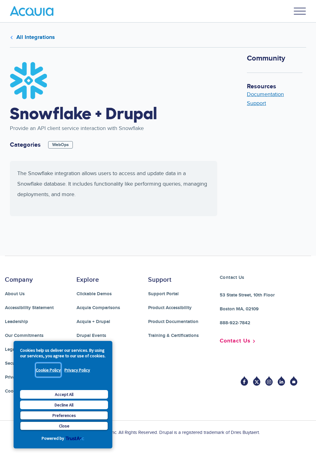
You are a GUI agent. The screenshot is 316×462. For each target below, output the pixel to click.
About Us (15, 294)
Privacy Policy (77, 370)
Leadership (16, 322)
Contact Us (235, 341)
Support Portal (163, 294)
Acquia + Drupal (93, 322)
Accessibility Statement (29, 308)
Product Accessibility (170, 308)
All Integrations (35, 37)
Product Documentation (173, 322)
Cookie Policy (48, 370)
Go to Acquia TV (294, 381)
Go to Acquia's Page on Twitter (257, 381)
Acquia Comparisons (98, 308)
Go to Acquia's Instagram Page (269, 381)
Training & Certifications (173, 335)
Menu (300, 11)
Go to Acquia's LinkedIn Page (281, 381)
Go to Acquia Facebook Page (244, 381)
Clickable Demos (94, 294)
